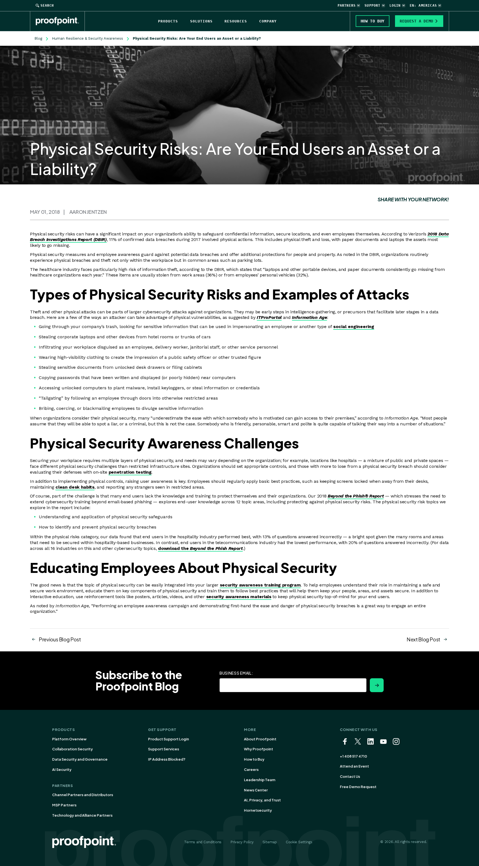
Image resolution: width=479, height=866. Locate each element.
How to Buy (254, 759)
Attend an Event (354, 766)
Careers (251, 769)
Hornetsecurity (258, 810)
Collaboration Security (72, 749)
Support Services (163, 749)
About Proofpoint (260, 739)
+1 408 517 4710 (353, 756)
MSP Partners (64, 805)
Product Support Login (168, 739)
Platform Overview (69, 739)
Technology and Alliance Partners (82, 815)
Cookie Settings (299, 842)
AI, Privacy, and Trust (262, 800)
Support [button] (372, 5)
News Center (256, 790)
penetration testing (130, 472)
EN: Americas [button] (423, 5)
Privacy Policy (241, 842)
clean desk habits (75, 487)
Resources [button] (236, 21)
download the (200, 548)
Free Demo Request (358, 786)
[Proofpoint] (60, 21)
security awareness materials (238, 596)
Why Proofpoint (258, 749)
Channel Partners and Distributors (82, 795)
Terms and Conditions (202, 842)
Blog (38, 38)
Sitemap (270, 842)
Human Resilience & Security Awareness (87, 38)
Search (47, 5)
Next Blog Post (423, 639)
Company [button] (268, 21)
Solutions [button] (201, 21)
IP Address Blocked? (166, 759)
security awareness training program (260, 585)
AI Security (62, 769)
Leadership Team (259, 780)
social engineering (353, 326)
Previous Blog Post (60, 639)
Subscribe (377, 685)
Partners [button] (347, 5)
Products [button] (168, 21)
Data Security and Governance (80, 759)
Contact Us (350, 776)
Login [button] (395, 5)
